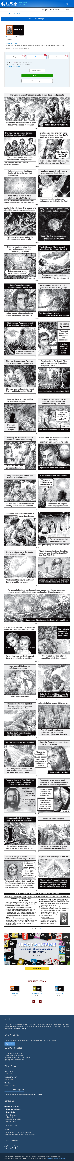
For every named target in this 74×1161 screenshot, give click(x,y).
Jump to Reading (11, 43)
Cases (58, 57)
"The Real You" (9, 1071)
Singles (15, 57)
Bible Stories (17, 14)
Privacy (49, 1158)
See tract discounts (14, 66)
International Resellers (60, 1158)
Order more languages (37, 81)
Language (9, 37)
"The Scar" (8, 1083)
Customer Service (12, 1106)
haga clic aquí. (39, 1094)
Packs (36, 57)
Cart (53, 10)
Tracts (11, 14)
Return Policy (11, 1112)
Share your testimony (13, 1109)
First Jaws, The (59, 993)
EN (68, 10)
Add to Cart (37, 75)
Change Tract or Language (37, 19)
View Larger (39, 928)
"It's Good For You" (11, 1077)
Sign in (46, 10)
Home (6, 14)
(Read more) (21, 1028)
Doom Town (15, 993)
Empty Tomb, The (37, 993)
